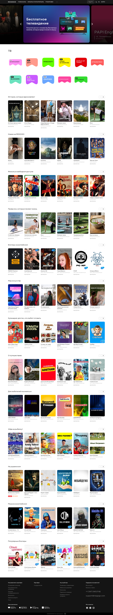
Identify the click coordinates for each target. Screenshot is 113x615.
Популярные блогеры (17, 541)
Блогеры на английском (18, 245)
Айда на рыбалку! (15, 429)
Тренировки (49, 2)
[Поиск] (96, 1)
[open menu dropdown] (57, 2)
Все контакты (89, 585)
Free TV (91, 2)
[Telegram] (90, 608)
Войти (103, 2)
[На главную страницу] (12, 2)
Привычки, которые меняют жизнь (22, 209)
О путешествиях (15, 355)
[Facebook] (87, 608)
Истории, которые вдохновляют (21, 97)
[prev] (100, 97)
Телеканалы (22, 2)
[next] (103, 97)
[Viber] (93, 608)
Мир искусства (14, 281)
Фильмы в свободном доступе (20, 171)
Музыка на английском (17, 504)
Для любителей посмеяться (19, 391)
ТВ (9, 51)
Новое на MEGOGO (16, 134)
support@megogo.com (95, 596)
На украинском (14, 466)
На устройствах (64, 582)
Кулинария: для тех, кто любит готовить (24, 318)
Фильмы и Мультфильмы (36, 2)
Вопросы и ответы (90, 587)
